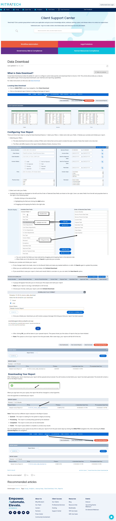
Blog (70, 502)
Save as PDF (107, 66)
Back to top (10, 470)
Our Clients (55, 502)
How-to (17, 488)
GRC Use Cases (73, 514)
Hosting (54, 508)
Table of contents (101, 72)
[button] (17, 31)
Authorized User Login (107, 5)
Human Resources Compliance (86, 51)
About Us (38, 499)
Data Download (35, 81)
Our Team (38, 505)
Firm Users (51, 9)
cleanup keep (39, 488)
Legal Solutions (86, 44)
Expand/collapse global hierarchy (1, 9)
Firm (56, 488)
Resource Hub (73, 505)
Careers (37, 508)
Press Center (39, 514)
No (34, 475)
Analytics (40, 9)
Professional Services (58, 505)
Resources (72, 499)
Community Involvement (42, 517)
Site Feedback (88, 9)
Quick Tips (28, 9)
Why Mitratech (39, 502)
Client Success (57, 499)
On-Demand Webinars (92, 510)
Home (8, 9)
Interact (88, 502)
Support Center (56, 511)
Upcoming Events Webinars (91, 505)
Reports (60, 488)
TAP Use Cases (73, 511)
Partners (38, 511)
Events (88, 499)
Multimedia (72, 508)
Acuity (17, 9)
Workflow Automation (29, 44)
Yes (27, 475)
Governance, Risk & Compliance (29, 51)
